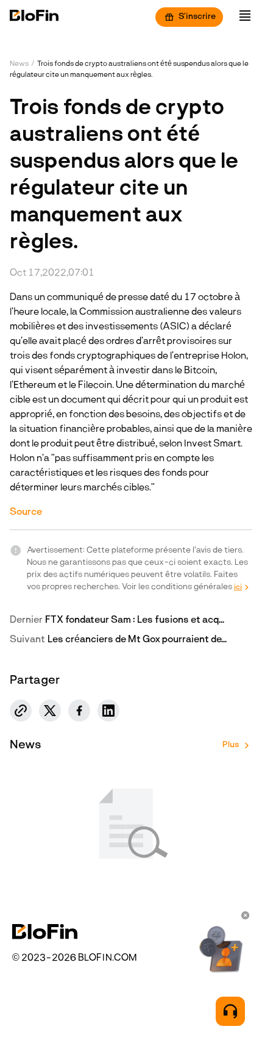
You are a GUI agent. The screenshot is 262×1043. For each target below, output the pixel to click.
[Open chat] (230, 1011)
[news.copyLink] (21, 711)
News (19, 64)
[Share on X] (50, 711)
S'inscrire (197, 16)
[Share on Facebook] (79, 711)
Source (26, 512)
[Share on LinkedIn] (108, 711)
